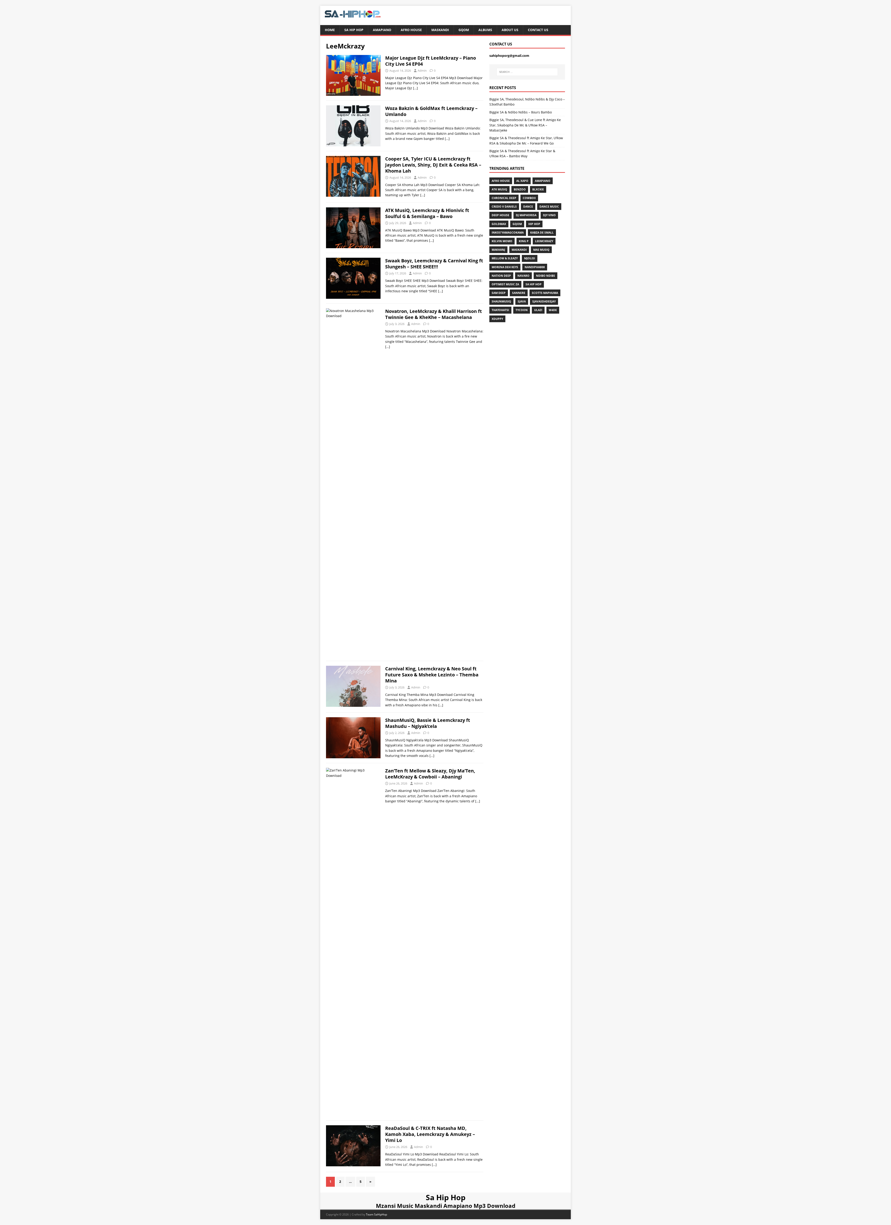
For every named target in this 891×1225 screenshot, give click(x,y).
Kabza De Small (542, 233)
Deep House (500, 215)
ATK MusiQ (499, 189)
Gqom (463, 30)
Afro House (411, 30)
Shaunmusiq (501, 301)
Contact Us (538, 30)
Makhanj (498, 250)
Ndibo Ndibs (545, 276)
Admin (422, 70)
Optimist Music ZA (505, 284)
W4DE (553, 310)
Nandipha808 (535, 267)
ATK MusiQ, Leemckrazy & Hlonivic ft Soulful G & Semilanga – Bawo (427, 213)
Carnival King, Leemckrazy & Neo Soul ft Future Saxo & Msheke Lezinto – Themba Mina (431, 675)
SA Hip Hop (534, 284)
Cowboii (529, 198)
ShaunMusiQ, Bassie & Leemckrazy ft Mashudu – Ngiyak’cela (427, 723)
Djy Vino (549, 215)
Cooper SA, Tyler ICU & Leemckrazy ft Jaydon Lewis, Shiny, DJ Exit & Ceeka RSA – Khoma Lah (433, 165)
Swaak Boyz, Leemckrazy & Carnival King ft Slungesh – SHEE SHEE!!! (434, 263)
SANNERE (518, 293)
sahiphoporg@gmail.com (509, 55)
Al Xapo (522, 181)
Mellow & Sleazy (505, 258)
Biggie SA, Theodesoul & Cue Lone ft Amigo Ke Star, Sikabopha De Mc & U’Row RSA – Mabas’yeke (525, 125)
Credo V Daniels (504, 207)
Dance (528, 207)
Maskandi (440, 30)
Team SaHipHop (376, 1214)
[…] (415, 88)
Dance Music (549, 207)
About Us (510, 30)
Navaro (523, 276)
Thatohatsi (500, 310)
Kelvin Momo (502, 241)
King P (524, 241)
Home (330, 30)
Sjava (522, 301)
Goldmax (499, 224)
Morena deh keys (505, 267)
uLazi (538, 310)
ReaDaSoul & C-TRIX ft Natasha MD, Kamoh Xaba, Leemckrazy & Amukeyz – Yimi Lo (430, 1134)
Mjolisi (529, 258)
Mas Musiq (541, 250)
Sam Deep (499, 293)
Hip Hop (534, 224)
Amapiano (382, 30)
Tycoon (522, 310)
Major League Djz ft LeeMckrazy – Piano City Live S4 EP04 (430, 61)
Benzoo (520, 189)
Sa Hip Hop (353, 30)
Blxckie (538, 189)
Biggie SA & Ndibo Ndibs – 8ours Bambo (520, 112)
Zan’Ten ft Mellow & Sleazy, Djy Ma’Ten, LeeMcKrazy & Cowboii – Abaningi (430, 774)
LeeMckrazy (544, 241)
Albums (485, 30)
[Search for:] (527, 72)
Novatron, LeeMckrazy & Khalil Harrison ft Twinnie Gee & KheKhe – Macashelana (433, 314)
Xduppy (497, 319)
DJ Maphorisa (526, 215)
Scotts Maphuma (545, 293)
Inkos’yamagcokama (508, 233)
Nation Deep (501, 276)
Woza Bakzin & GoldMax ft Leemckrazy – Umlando (431, 111)
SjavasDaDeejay (544, 301)
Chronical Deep (504, 198)
